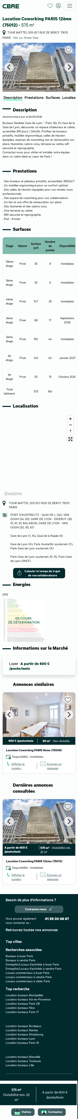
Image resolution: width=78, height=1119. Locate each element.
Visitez (26, 1111)
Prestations (34, 97)
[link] (20, 766)
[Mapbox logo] (13, 493)
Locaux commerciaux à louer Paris (28, 973)
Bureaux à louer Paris (19, 956)
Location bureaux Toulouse (23, 1061)
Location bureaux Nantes (22, 1030)
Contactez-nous (35, 909)
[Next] (68, 67)
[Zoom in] (70, 419)
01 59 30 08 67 (57, 918)
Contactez (55, 1111)
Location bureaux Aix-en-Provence (28, 999)
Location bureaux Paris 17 (22, 1012)
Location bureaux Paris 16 (22, 1042)
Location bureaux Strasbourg (24, 1034)
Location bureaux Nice (20, 1007)
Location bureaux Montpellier (24, 995)
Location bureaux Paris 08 (23, 1003)
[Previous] (9, 67)
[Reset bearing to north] (70, 431)
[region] (39, 455)
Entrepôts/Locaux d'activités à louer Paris (32, 964)
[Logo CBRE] (23, 6)
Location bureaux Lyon (20, 1038)
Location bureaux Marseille (23, 1056)
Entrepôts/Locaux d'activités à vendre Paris (33, 968)
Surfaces (53, 97)
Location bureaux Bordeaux (23, 1026)
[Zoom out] (70, 425)
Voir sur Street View (25, 37)
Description (13, 97)
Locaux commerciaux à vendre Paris (29, 977)
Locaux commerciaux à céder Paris (28, 981)
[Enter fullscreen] (70, 439)
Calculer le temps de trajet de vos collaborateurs (42, 573)
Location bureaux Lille (20, 1065)
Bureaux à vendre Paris (20, 960)
